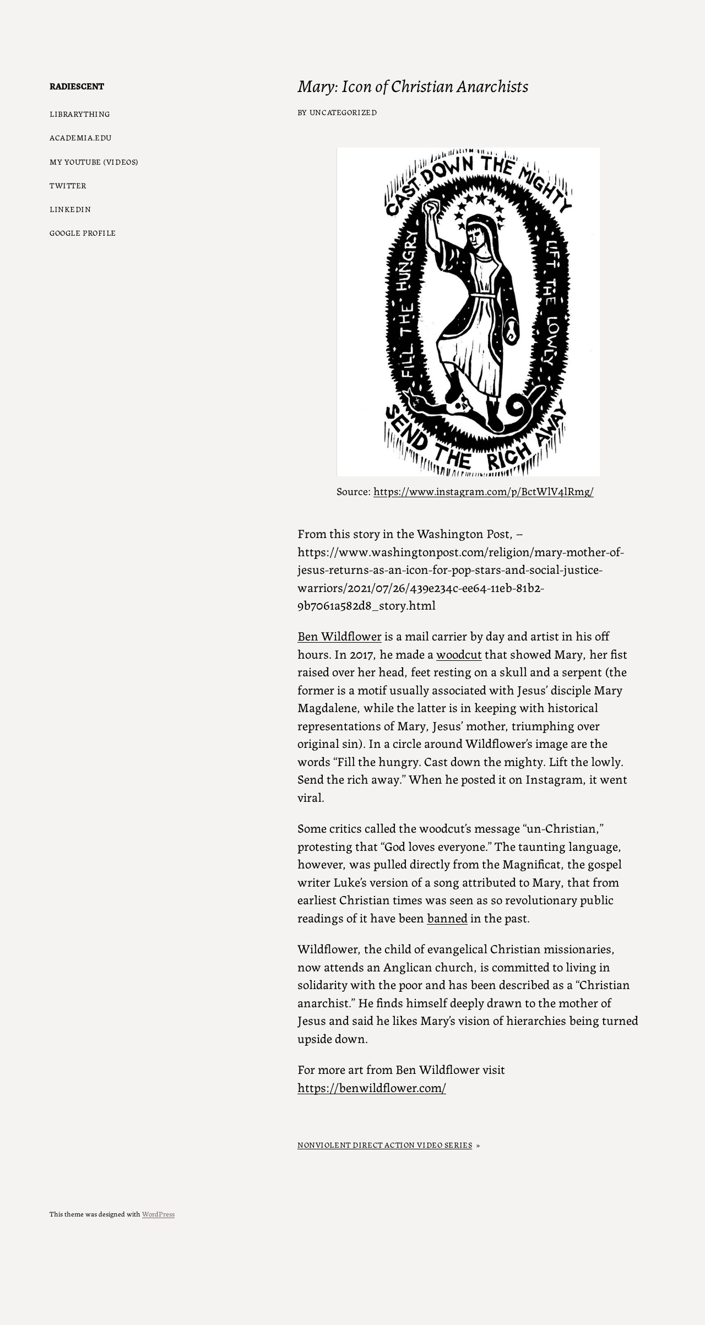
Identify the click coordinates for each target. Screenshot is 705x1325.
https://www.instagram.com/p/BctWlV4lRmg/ (483, 490)
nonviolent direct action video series (384, 1144)
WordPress (158, 1213)
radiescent (77, 85)
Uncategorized (343, 111)
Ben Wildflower (339, 635)
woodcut (459, 653)
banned (447, 917)
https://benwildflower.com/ (371, 1086)
